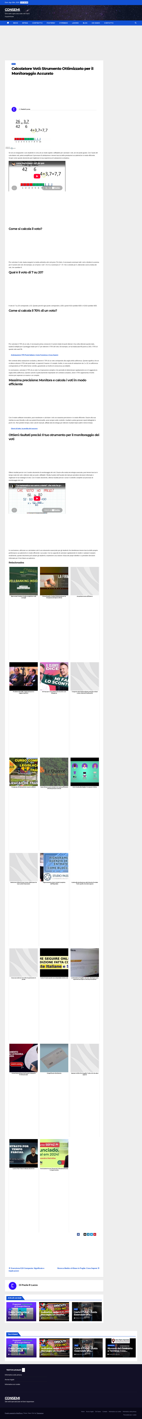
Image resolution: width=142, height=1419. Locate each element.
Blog (85, 23)
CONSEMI (12, 10)
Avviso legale (9, 1379)
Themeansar (40, 1413)
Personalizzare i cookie (129, 1415)
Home (83, 1411)
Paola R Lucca (25, 109)
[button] (135, 23)
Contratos (111, 1345)
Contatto (108, 23)
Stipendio (63, 23)
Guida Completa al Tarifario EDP (18, 1313)
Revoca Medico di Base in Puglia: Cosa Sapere (77, 1268)
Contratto (37, 23)
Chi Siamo (96, 23)
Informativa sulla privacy (13, 1375)
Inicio (15, 23)
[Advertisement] (71, 40)
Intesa (25, 23)
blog (13, 63)
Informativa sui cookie (12, 1384)
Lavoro (75, 23)
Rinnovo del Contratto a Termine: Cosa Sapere (120, 1351)
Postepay (51, 23)
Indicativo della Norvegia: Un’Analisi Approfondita (52, 1314)
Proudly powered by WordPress (14, 1413)
